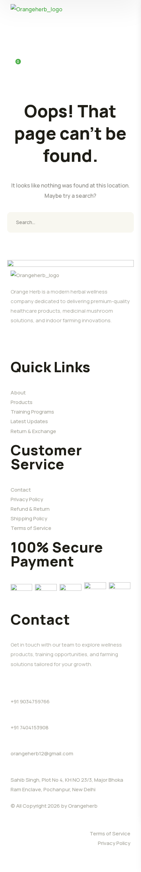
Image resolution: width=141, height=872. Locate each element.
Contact (21, 489)
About (18, 392)
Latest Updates (29, 421)
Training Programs (32, 411)
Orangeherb (83, 805)
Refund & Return (30, 508)
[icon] (13, 348)
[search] (15, 27)
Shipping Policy (29, 518)
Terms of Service (31, 528)
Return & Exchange (33, 431)
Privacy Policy (27, 499)
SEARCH (123, 222)
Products (22, 402)
